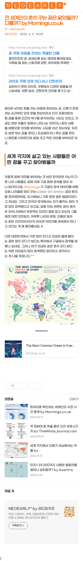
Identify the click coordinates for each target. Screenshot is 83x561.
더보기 (74, 399)
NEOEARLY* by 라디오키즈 (31, 509)
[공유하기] (17, 386)
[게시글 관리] (22, 386)
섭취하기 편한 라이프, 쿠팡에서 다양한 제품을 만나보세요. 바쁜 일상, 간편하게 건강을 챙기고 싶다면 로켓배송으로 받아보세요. (41, 89)
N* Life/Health (15, 29)
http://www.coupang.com (28, 47)
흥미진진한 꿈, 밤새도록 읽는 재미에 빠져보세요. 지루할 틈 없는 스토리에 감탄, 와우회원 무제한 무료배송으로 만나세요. (41, 61)
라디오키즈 (11, 34)
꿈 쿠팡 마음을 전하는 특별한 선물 (34, 53)
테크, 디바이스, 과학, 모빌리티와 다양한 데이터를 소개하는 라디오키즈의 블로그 (33, 515)
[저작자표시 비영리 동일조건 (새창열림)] (48, 385)
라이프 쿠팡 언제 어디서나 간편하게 (35, 81)
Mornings (32, 187)
